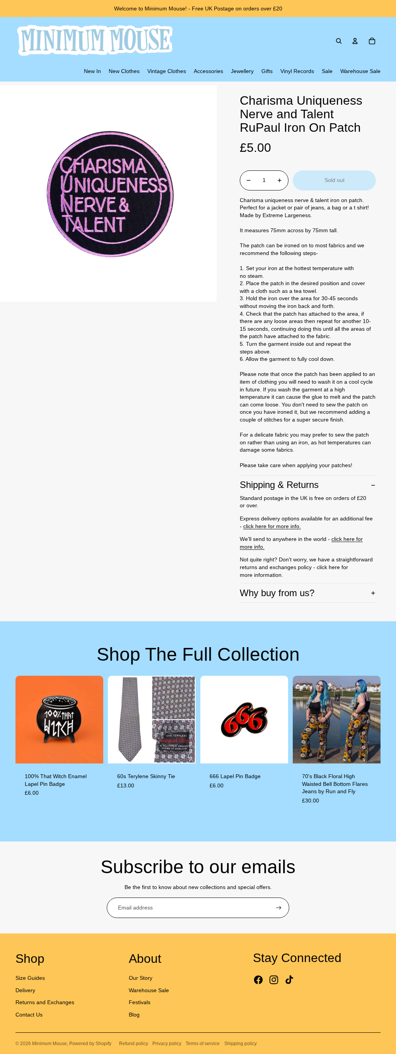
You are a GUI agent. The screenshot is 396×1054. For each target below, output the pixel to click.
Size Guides (30, 978)
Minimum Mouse (49, 1043)
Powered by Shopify (90, 1043)
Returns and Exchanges (44, 1002)
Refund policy (133, 1043)
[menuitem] (92, 71)
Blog (134, 1015)
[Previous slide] (21, 719)
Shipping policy (240, 1043)
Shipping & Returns (279, 484)
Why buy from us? (277, 593)
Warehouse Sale (149, 990)
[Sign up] (279, 908)
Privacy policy (166, 1043)
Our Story (140, 978)
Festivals (139, 1002)
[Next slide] (97, 719)
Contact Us (29, 1015)
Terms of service (203, 1043)
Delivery (25, 990)
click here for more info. (272, 526)
